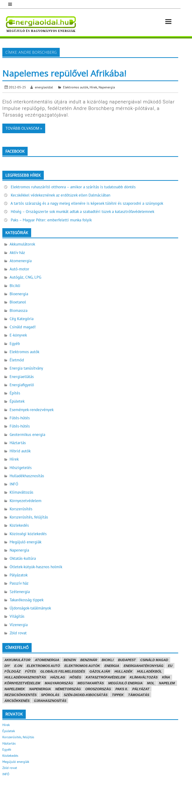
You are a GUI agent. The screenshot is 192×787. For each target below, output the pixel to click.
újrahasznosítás (50, 701)
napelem (167, 683)
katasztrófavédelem (105, 677)
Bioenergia (19, 293)
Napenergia (107, 87)
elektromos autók (82, 666)
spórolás (50, 695)
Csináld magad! (23, 326)
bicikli (108, 660)
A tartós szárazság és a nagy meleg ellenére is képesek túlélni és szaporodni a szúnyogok (87, 203)
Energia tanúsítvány (26, 368)
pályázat (140, 689)
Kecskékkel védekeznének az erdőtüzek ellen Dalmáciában (60, 195)
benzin (70, 660)
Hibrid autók (20, 451)
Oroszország (98, 689)
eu (170, 666)
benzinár (88, 660)
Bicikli (15, 285)
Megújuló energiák (25, 542)
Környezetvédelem (25, 500)
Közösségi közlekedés (28, 533)
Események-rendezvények (32, 409)
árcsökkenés (17, 701)
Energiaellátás (22, 376)
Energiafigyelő (22, 384)
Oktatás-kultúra (23, 558)
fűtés (30, 671)
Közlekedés (19, 525)
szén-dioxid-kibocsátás (85, 695)
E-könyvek (18, 335)
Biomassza (18, 310)
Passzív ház (19, 583)
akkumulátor (17, 660)
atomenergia (47, 660)
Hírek (93, 87)
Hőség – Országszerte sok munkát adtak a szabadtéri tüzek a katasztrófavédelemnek (82, 211)
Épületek (17, 401)
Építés (15, 393)
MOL (151, 683)
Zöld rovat (18, 633)
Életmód (17, 360)
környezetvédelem (22, 683)
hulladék (123, 671)
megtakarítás (91, 683)
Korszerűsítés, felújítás (29, 517)
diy (7, 666)
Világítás (17, 616)
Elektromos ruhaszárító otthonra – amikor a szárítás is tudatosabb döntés (73, 186)
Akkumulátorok (22, 244)
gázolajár (99, 671)
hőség (75, 677)
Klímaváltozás (21, 492)
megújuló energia (125, 683)
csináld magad (154, 660)
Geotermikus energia (27, 434)
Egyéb (15, 343)
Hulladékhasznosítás (27, 475)
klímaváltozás (144, 677)
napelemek (14, 689)
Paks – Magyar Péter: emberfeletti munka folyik (51, 220)
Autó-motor (19, 269)
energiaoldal (44, 87)
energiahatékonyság (143, 666)
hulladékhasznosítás (25, 677)
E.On (18, 666)
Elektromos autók (75, 87)
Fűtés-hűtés (20, 417)
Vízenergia (19, 624)
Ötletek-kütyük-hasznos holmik (36, 566)
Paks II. (121, 689)
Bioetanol (18, 302)
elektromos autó (43, 666)
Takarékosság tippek (27, 599)
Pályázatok (19, 575)
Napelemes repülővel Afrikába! (64, 73)
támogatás (138, 695)
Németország (68, 689)
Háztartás (18, 442)
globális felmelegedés (62, 671)
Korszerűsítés (21, 508)
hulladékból (149, 671)
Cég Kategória (21, 318)
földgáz (12, 671)
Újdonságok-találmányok (30, 608)
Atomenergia (21, 260)
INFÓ (14, 484)
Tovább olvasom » (23, 128)
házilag (57, 677)
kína (166, 677)
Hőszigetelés (21, 467)
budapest (127, 660)
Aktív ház (17, 252)
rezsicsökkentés (20, 695)
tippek (118, 695)
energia (111, 666)
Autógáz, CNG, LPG (25, 277)
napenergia (40, 689)
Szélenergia (20, 591)
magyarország (59, 683)
